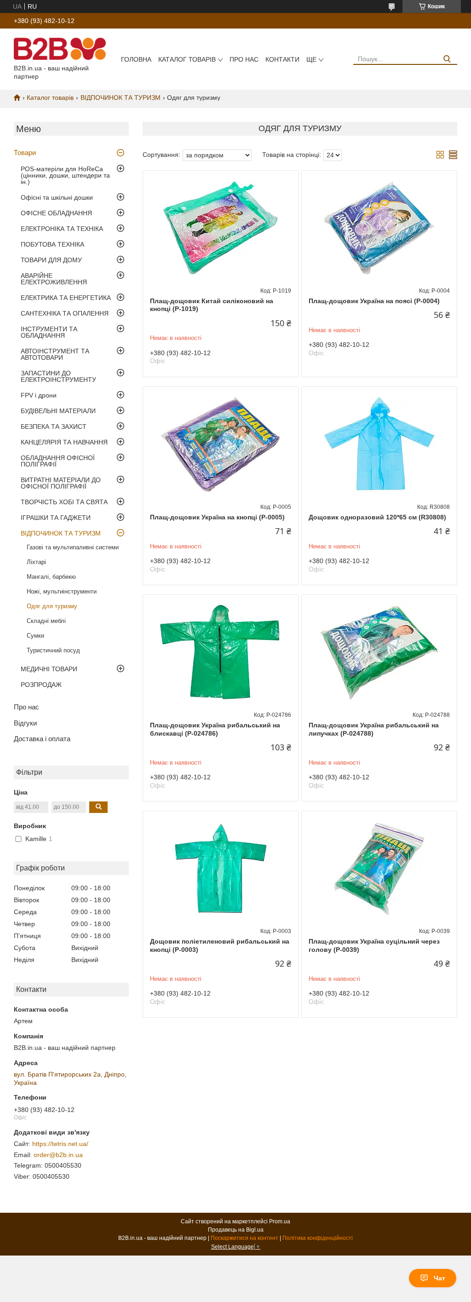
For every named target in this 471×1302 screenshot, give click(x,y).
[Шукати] (447, 59)
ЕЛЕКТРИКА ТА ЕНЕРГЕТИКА (66, 297)
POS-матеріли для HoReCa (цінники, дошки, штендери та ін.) (65, 175)
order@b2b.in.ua (58, 1154)
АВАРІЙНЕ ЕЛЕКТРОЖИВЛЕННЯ (54, 279)
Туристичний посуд (53, 650)
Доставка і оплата (42, 739)
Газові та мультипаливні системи (73, 547)
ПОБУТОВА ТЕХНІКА (52, 244)
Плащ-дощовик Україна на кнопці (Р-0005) (217, 517)
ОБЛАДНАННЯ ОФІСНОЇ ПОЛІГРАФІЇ (58, 461)
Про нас (244, 59)
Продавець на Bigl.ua (236, 1230)
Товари (25, 152)
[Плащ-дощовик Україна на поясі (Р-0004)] (379, 228)
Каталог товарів (187, 59)
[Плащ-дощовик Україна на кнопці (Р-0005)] (220, 444)
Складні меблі (46, 620)
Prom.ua (279, 1221)
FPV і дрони (39, 395)
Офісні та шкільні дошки (57, 197)
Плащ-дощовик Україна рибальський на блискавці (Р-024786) (215, 729)
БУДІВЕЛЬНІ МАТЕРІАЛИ (58, 411)
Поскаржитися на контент (244, 1238)
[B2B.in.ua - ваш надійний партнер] (60, 48)
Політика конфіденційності (317, 1238)
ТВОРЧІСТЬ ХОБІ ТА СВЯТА (64, 502)
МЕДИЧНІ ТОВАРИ (49, 669)
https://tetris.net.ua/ (60, 1143)
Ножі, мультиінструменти (62, 591)
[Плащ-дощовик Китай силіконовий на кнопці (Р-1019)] (220, 228)
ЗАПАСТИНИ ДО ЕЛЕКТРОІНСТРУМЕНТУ (58, 376)
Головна (136, 59)
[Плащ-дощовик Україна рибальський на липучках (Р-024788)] (379, 652)
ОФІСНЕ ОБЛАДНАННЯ (56, 213)
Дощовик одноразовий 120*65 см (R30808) (377, 517)
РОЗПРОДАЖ (41, 684)
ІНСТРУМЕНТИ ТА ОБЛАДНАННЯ (49, 332)
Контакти (282, 59)
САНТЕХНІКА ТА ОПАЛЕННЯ (65, 313)
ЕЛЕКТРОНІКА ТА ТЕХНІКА (62, 228)
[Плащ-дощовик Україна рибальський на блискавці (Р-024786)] (220, 652)
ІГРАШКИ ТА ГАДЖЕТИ (56, 517)
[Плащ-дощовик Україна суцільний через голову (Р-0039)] (379, 868)
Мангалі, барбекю (51, 576)
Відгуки (25, 723)
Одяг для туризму (52, 606)
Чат (439, 1278)
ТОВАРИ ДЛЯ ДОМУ (51, 260)
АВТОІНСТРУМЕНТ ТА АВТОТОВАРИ (55, 354)
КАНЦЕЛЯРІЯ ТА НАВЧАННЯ (64, 442)
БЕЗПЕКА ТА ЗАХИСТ (53, 426)
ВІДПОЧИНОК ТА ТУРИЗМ (120, 97)
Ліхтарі (36, 562)
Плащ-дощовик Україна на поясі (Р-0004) (374, 301)
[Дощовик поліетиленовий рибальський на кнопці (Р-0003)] (220, 868)
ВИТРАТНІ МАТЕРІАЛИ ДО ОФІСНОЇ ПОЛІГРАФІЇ (61, 483)
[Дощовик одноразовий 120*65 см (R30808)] (379, 444)
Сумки (35, 635)
